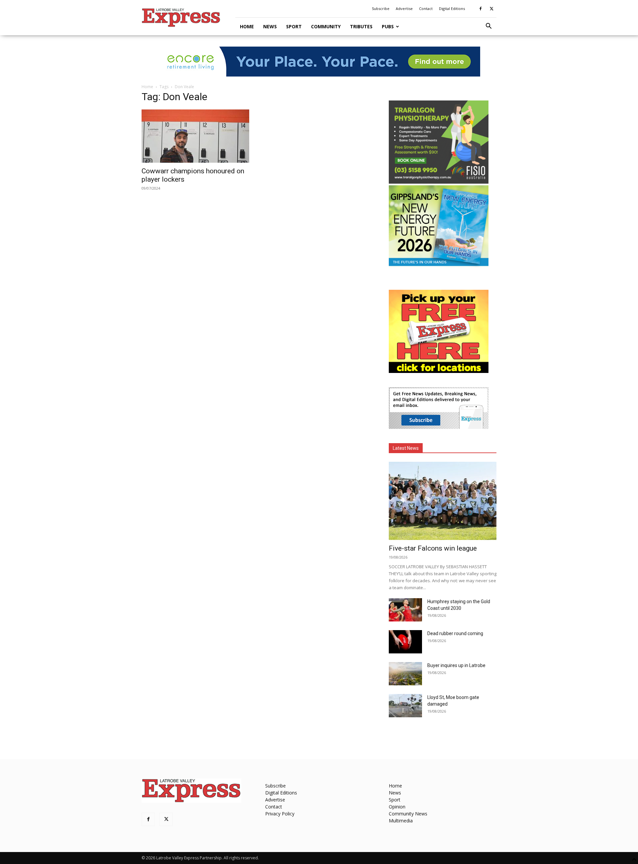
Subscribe (380, 8)
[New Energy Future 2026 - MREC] (438, 266)
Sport (294, 26)
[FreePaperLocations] (438, 371)
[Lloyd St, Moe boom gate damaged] (405, 705)
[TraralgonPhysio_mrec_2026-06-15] (438, 182)
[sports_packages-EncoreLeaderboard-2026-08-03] (319, 62)
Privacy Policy (279, 813)
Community (326, 26)
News (270, 26)
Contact (426, 8)
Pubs (388, 26)
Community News (408, 813)
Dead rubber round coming (455, 633)
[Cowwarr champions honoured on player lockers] (195, 136)
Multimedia (401, 820)
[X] (491, 8)
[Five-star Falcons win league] (442, 501)
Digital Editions (452, 8)
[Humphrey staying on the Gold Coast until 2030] (405, 609)
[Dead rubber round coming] (405, 641)
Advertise (404, 8)
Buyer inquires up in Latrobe (456, 665)
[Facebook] (480, 8)
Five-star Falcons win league (433, 548)
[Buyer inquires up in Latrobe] (405, 673)
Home (247, 26)
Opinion (397, 806)
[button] (488, 27)
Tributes (361, 26)
